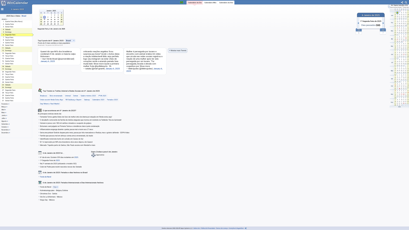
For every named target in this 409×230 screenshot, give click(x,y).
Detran (75, 96)
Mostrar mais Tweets (177, 50)
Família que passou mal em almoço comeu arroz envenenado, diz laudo (66, 136)
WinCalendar (17, 3)
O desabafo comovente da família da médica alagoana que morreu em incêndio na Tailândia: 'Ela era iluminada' (80, 120)
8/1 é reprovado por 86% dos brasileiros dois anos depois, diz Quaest (66, 142)
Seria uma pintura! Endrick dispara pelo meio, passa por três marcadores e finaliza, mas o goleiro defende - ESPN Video (84, 133)
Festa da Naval (45, 177)
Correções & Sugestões (236, 228)
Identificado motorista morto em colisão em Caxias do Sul (61, 139)
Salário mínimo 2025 (88, 96)
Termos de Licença (222, 228)
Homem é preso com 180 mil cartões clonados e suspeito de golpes (65, 123)
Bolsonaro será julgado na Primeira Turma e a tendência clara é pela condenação (69, 126)
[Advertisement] (211, 22)
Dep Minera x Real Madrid (49, 104)
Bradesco (43, 96)
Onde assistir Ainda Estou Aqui (51, 100)
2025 (76, 157)
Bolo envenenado (56, 96)
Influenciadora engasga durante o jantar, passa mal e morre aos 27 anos (66, 129)
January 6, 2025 (47, 61)
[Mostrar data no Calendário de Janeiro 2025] (51, 21)
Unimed (68, 96)
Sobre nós (197, 228)
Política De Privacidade (208, 228)
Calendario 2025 (98, 100)
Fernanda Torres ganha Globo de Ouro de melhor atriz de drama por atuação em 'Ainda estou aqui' (76, 117)
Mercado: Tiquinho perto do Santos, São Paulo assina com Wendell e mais (67, 145)
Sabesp (87, 100)
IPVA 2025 (102, 96)
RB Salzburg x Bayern (73, 100)
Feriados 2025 (112, 100)
